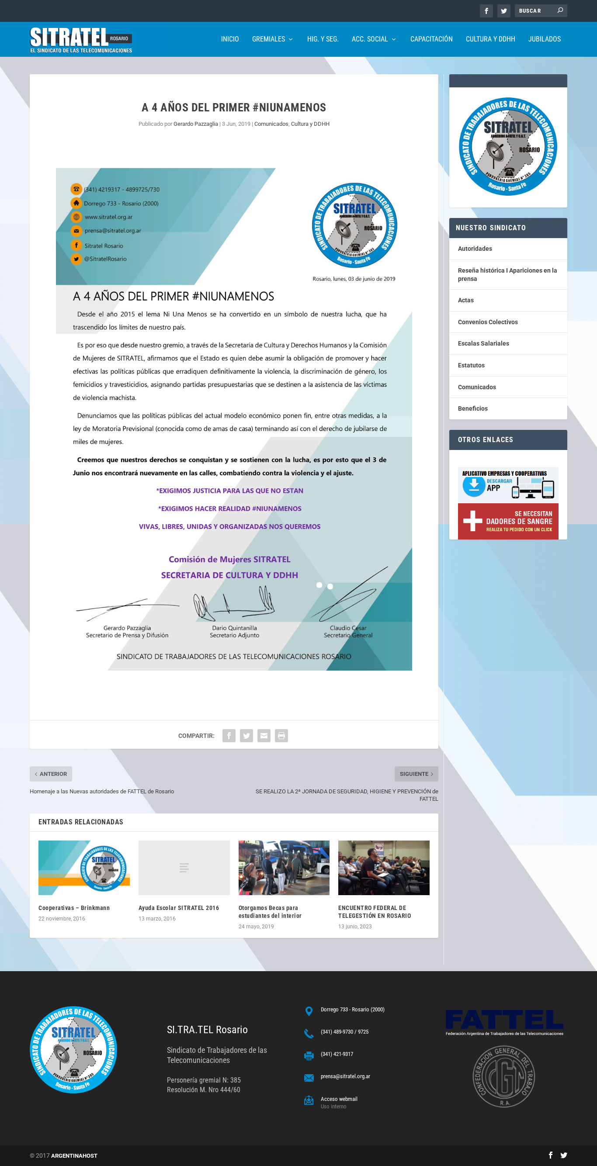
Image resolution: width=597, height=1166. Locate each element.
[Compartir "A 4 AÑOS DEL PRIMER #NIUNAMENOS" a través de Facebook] (229, 735)
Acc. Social (370, 39)
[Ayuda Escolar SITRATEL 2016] (184, 868)
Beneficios (473, 408)
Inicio (230, 39)
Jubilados (544, 39)
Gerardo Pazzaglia (196, 124)
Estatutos (471, 365)
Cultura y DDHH (490, 39)
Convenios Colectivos (488, 321)
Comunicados (271, 124)
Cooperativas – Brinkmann (74, 907)
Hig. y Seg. (323, 39)
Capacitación (431, 39)
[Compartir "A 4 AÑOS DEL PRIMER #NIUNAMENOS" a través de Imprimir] (281, 735)
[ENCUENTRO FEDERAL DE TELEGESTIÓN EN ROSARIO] (384, 868)
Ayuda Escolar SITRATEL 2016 (179, 907)
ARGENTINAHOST (74, 1155)
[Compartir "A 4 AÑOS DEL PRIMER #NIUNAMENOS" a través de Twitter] (246, 735)
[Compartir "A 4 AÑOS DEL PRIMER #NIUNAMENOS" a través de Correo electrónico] (264, 735)
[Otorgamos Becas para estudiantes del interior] (284, 868)
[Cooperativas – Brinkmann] (84, 868)
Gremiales (268, 39)
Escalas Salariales (483, 343)
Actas (466, 300)
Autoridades (475, 248)
